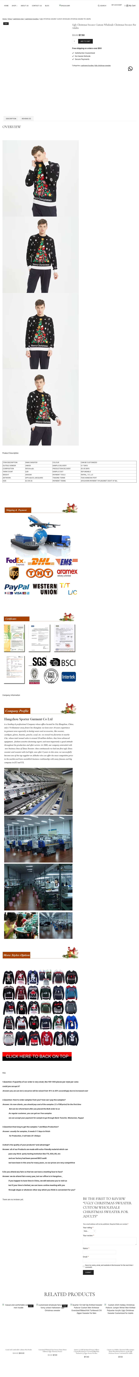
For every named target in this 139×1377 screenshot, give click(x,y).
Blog (47, 6)
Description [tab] (11, 119)
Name (86, 1248)
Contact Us (37, 6)
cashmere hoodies (87, 65)
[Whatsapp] (130, 68)
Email (86, 1257)
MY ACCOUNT (117, 5)
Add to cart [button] (18, 1358)
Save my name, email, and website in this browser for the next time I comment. (109, 1266)
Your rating (88, 1228)
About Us (24, 6)
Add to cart (85, 41)
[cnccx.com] (69, 5)
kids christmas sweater (103, 65)
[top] (69, 1056)
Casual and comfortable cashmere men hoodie (18, 1350)
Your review (88, 1236)
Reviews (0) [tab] (26, 119)
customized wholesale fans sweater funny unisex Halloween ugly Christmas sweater (52, 1350)
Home (6, 6)
